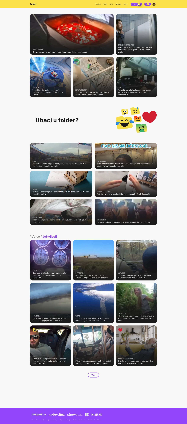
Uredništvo (35, 420)
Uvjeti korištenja (65, 420)
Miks (105, 4)
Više (93, 375)
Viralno (98, 4)
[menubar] (154, 4)
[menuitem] (154, 4)
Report (118, 4)
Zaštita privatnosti (79, 420)
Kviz (111, 4)
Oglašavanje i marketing (49, 420)
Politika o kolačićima (94, 420)
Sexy (125, 4)
